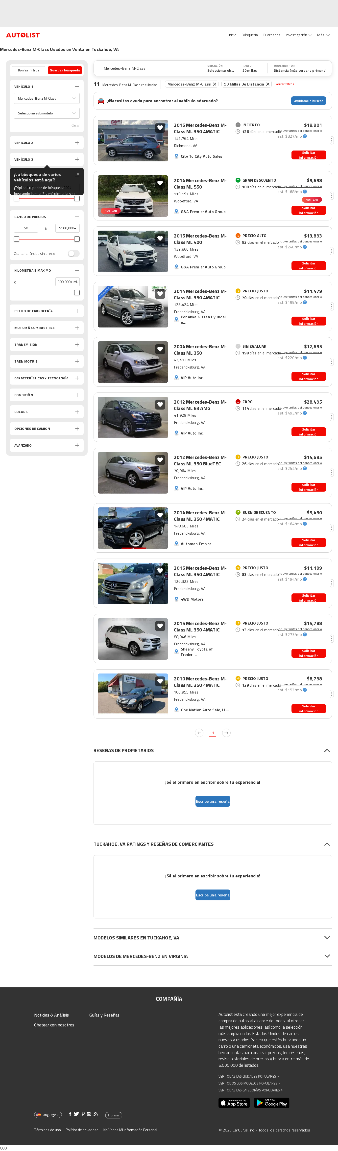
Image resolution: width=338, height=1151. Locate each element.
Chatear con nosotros (54, 1024)
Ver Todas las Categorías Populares (250, 1090)
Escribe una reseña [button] (213, 801)
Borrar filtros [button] (29, 70)
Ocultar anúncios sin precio (34, 253)
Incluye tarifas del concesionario (300, 131)
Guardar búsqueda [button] (65, 70)
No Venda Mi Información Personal (130, 1130)
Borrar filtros (284, 84)
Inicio (232, 35)
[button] (46, 98)
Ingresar (113, 1115)
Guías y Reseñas (104, 1015)
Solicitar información (308, 155)
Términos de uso (47, 1130)
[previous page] (199, 733)
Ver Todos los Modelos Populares (249, 1083)
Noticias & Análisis (51, 1015)
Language (49, 1114)
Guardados (272, 35)
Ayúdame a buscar (308, 100)
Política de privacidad (82, 1130)
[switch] (71, 253)
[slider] (16, 198)
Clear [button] (76, 125)
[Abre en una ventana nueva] (234, 1103)
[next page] (226, 733)
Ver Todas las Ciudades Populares (248, 1076)
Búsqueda (249, 35)
